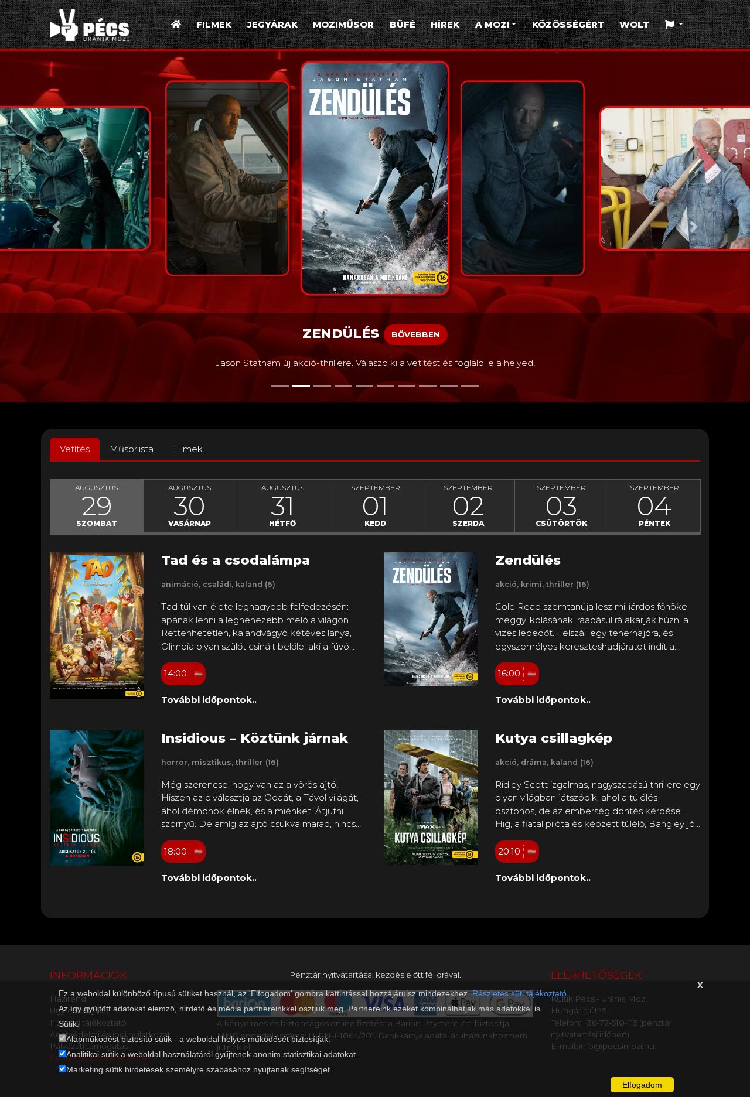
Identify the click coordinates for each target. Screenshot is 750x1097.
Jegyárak (272, 24)
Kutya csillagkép (553, 738)
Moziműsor (343, 24)
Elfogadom (642, 1084)
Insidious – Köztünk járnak (254, 738)
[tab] (97, 506)
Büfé (402, 24)
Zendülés (528, 560)
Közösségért (568, 24)
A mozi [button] (492, 24)
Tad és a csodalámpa (235, 560)
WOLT (634, 24)
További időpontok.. (209, 699)
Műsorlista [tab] (132, 448)
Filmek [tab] (188, 448)
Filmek (213, 24)
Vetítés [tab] (75, 448)
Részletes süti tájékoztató (519, 993)
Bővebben (415, 334)
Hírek (445, 24)
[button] (674, 24)
